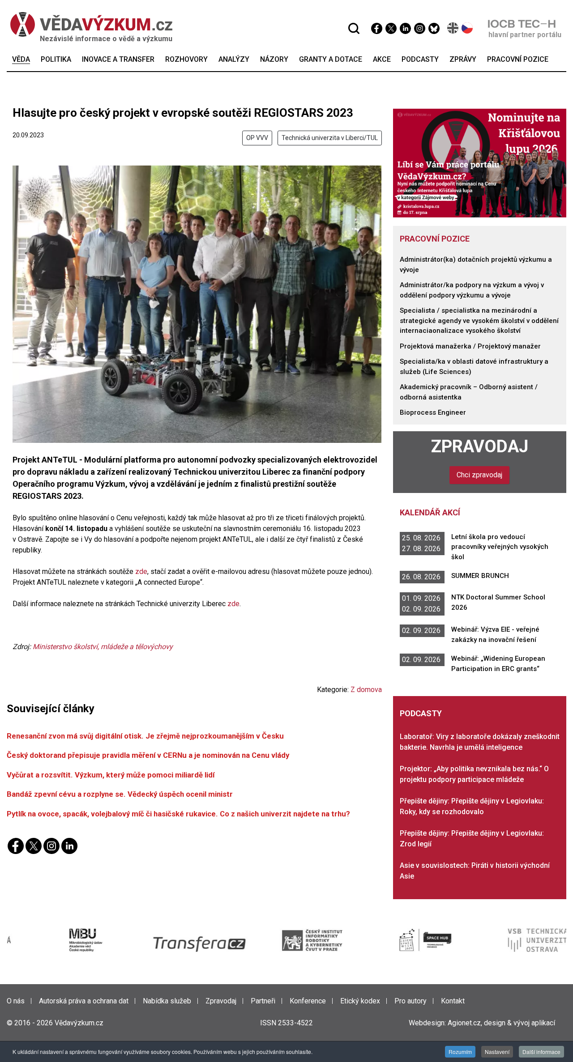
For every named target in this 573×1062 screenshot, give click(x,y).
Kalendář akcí (430, 512)
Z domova (366, 689)
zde (141, 571)
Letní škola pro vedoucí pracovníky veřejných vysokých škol (499, 547)
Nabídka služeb (167, 1001)
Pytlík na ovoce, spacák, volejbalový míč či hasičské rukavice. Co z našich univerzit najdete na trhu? (178, 813)
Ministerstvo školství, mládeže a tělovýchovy (103, 646)
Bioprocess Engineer (433, 412)
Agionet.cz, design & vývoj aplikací (501, 1023)
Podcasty (421, 713)
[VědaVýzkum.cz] (86, 24)
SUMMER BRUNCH (480, 576)
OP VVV (257, 137)
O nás (16, 1001)
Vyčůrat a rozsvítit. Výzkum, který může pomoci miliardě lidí (110, 774)
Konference (308, 1001)
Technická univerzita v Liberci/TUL (330, 137)
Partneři (263, 1001)
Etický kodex (360, 1001)
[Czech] (468, 28)
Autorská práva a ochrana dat (83, 1001)
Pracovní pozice (435, 238)
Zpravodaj (479, 446)
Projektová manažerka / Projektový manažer (470, 346)
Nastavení (497, 1051)
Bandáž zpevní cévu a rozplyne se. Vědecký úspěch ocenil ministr (120, 794)
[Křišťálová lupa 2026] (480, 162)
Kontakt (453, 1001)
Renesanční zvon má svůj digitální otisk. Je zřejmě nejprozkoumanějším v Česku (145, 735)
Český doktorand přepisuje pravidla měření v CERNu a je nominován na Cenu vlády (148, 755)
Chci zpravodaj (479, 475)
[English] (453, 28)
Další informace (541, 1051)
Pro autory (410, 1001)
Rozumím (460, 1051)
